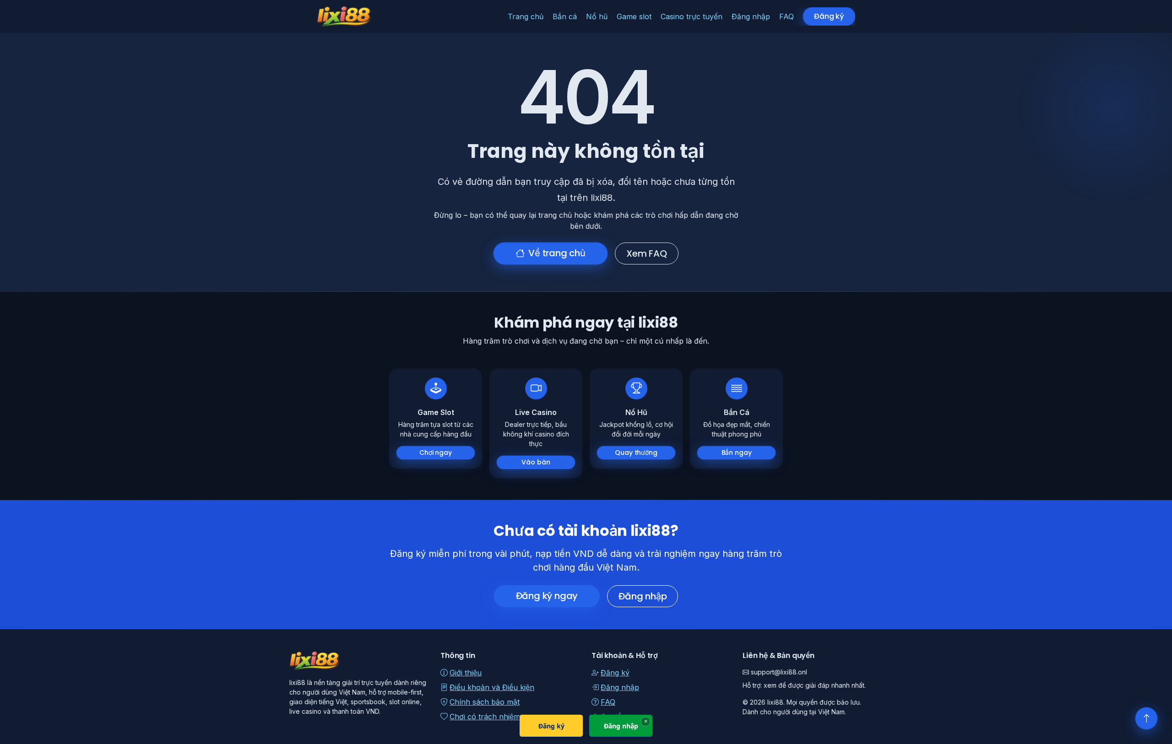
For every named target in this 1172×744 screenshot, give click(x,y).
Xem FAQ (646, 253)
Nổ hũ (597, 16)
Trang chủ (525, 16)
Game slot (634, 16)
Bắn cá (565, 16)
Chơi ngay (435, 452)
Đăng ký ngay (547, 595)
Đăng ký (829, 16)
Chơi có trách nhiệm (485, 716)
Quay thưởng (636, 452)
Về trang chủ (557, 253)
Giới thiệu (466, 672)
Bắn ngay (737, 452)
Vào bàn (535, 462)
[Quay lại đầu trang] (1146, 718)
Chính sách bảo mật (485, 701)
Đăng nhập (751, 16)
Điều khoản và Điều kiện (492, 687)
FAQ (786, 16)
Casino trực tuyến (691, 16)
